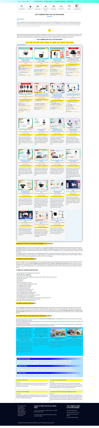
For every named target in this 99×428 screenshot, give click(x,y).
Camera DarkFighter (21, 44)
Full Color (42, 42)
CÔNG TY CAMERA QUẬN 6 (23, 1)
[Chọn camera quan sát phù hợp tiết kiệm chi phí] (80, 8)
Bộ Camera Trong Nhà (34, 375)
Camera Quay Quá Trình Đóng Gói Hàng (57, 339)
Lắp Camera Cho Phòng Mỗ (22, 391)
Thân (58, 42)
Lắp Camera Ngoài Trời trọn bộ (45, 375)
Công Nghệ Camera (38, 1)
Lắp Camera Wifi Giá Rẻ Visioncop (56, 368)
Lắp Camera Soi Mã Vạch (24, 340)
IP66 (34, 42)
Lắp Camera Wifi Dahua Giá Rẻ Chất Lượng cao (26, 370)
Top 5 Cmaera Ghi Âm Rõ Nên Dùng (24, 363)
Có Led (27, 42)
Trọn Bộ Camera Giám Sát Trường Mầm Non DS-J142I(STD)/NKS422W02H (57, 95)
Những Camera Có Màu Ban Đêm (38, 361)
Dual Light (54, 42)
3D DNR (37, 42)
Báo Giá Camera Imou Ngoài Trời (65, 361)
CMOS (67, 42)
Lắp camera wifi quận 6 (72, 410)
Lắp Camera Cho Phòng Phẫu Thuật (58, 380)
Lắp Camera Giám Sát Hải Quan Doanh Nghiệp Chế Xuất (63, 391)
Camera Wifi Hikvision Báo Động (43, 368)
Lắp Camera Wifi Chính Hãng (59, 1)
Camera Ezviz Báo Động (70, 370)
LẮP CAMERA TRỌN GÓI (48, 1)
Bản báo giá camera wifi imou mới (51, 361)
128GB (31, 42)
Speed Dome (62, 42)
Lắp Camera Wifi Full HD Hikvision (49, 14)
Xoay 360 (71, 42)
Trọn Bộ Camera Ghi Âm (56, 375)
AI (50, 42)
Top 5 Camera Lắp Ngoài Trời (37, 363)
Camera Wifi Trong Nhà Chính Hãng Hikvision (57, 370)
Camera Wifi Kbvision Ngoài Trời (42, 370)
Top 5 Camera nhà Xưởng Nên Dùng (24, 361)
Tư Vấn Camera (70, 1)
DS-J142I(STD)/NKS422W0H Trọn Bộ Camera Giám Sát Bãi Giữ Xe (73, 95)
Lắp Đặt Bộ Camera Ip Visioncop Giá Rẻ (69, 375)
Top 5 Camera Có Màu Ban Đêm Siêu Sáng (51, 363)
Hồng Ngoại (47, 42)
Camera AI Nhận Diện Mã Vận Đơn (41, 336)
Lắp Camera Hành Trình (21, 380)
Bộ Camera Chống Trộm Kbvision (23, 375)
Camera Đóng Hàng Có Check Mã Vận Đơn (74, 337)
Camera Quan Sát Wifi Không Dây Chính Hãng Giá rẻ (26, 368)
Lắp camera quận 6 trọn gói (73, 412)
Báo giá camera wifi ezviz (65, 363)
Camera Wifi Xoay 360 (68, 368)
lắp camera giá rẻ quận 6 (72, 417)
